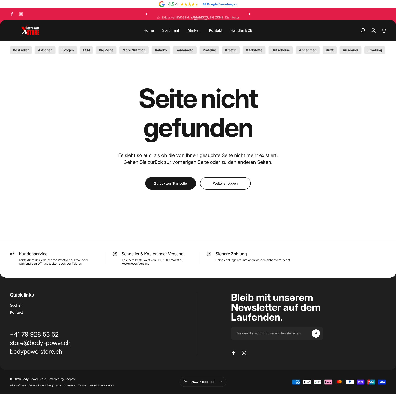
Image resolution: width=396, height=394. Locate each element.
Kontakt (16, 312)
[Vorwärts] (248, 14)
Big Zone (106, 50)
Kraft (330, 50)
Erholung (375, 50)
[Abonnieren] (316, 333)
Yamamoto (184, 50)
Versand (82, 385)
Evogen (68, 50)
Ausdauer (350, 50)
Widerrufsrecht (18, 385)
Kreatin (231, 50)
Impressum (69, 385)
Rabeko (161, 50)
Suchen (16, 305)
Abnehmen (308, 50)
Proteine (209, 50)
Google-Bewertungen (220, 4)
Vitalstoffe (254, 50)
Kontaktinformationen (102, 385)
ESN (86, 50)
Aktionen (45, 50)
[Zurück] (147, 14)
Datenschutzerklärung (41, 385)
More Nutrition (134, 50)
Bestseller (21, 50)
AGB (58, 385)
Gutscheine (281, 50)
